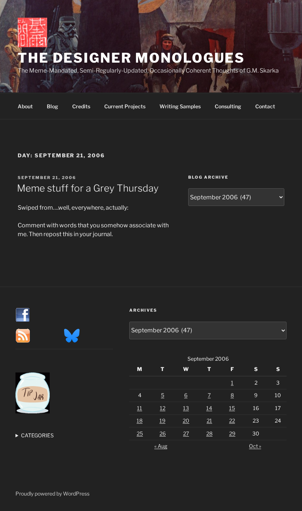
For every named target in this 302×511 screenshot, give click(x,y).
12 (162, 408)
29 (232, 433)
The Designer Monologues (131, 58)
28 (209, 433)
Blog (52, 106)
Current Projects (124, 106)
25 (140, 433)
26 (162, 433)
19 (162, 420)
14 (209, 408)
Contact (265, 106)
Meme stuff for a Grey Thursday (88, 188)
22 (232, 420)
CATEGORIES (37, 435)
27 (186, 433)
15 (232, 408)
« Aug (160, 446)
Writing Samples (180, 106)
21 (209, 420)
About (25, 106)
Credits (81, 106)
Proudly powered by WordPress (52, 493)
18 (140, 420)
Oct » (255, 446)
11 (139, 408)
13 (186, 408)
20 (186, 420)
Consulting (228, 106)
